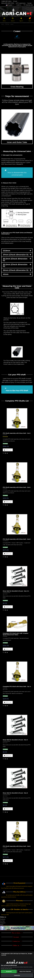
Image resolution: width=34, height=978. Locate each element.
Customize (17, 975)
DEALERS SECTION (7, 3)
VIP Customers (21, 3)
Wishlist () (29, 5)
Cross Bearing (17, 87)
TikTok (1, 924)
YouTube (2, 921)
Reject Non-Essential (25, 971)
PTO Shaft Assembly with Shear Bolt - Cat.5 (16, 433)
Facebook (2, 919)
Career (29, 3)
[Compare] (6, 453)
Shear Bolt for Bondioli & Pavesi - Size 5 (15, 739)
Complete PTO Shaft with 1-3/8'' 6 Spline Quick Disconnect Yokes (15, 634)
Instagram (2, 922)
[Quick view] (7, 453)
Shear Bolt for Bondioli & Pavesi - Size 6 (15, 793)
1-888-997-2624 (6, 1)
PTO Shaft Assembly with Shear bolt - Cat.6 (16, 487)
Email (15, 1)
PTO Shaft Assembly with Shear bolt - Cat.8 (16, 539)
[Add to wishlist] (4, 453)
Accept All (9, 971)
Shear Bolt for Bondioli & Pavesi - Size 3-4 (16, 591)
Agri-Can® (5, 689)
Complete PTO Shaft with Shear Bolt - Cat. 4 (17, 686)
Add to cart (9, 450)
